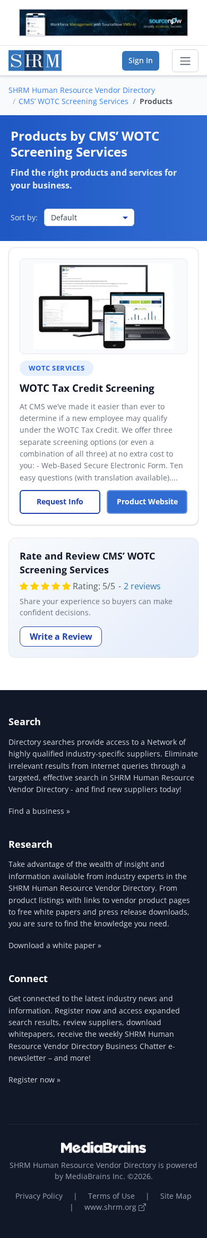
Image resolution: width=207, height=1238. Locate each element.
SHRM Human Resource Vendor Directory (81, 90)
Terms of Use (111, 1196)
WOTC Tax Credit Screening (87, 388)
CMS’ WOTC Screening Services (73, 101)
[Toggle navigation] (185, 61)
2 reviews (142, 586)
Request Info (60, 501)
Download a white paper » (54, 945)
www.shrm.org (111, 1207)
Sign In (140, 60)
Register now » (34, 1079)
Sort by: (24, 217)
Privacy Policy (39, 1196)
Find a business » (39, 811)
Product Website (147, 501)
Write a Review (61, 636)
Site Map (176, 1196)
